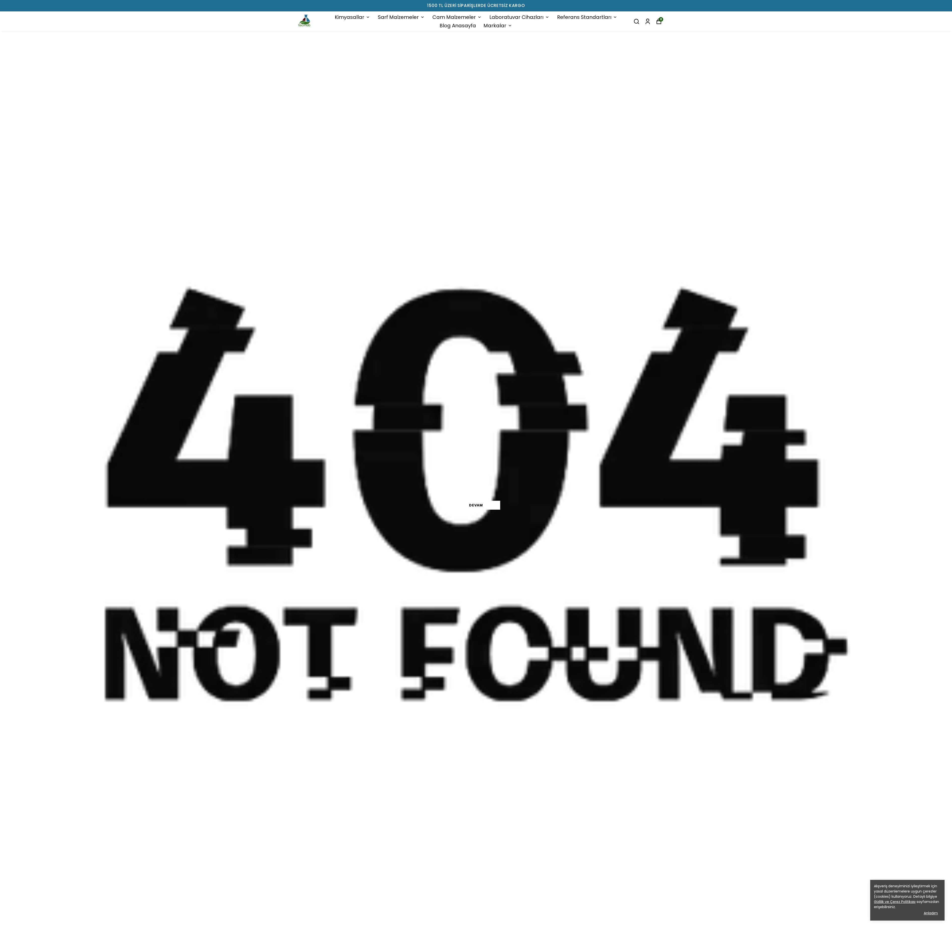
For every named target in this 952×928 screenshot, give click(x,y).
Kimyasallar (349, 17)
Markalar (494, 25)
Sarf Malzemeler (398, 17)
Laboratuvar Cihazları (516, 17)
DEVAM (476, 505)
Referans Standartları (584, 17)
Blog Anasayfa (458, 25)
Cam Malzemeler (454, 17)
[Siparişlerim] (648, 21)
